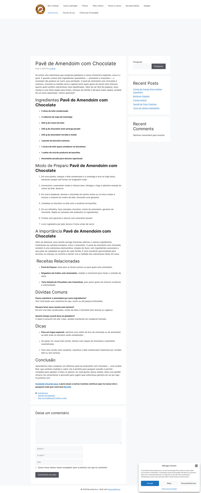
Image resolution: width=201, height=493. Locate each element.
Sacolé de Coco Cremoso (145, 104)
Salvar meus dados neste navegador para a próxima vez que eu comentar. (73, 467)
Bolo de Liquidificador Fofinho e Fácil (52, 398)
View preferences (188, 483)
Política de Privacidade (169, 489)
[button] (196, 466)
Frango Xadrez (140, 100)
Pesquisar (137, 62)
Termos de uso (69, 13)
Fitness (85, 6)
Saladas (147, 6)
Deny (169, 483)
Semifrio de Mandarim (46, 396)
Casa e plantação (70, 6)
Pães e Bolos (98, 6)
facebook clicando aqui (46, 384)
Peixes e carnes (114, 6)
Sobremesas (53, 13)
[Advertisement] (100, 36)
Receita (67, 387)
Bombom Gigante (141, 96)
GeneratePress (114, 489)
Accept (150, 483)
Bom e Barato (53, 6)
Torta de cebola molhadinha (146, 108)
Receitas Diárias (132, 6)
